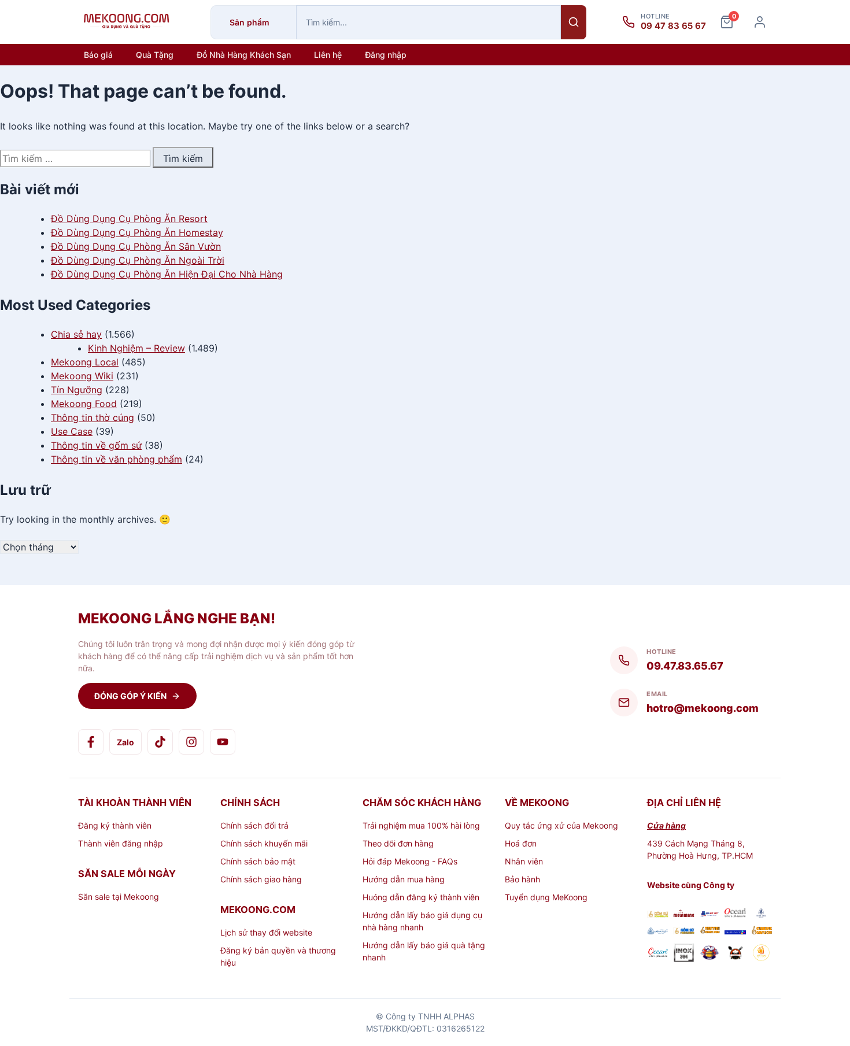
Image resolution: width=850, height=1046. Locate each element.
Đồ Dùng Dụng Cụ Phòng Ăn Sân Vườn (136, 246)
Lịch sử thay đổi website (266, 932)
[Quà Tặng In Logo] (761, 954)
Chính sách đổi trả (254, 825)
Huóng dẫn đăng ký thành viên (421, 897)
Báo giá (98, 55)
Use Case (72, 431)
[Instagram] (191, 742)
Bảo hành (522, 879)
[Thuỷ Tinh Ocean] (657, 954)
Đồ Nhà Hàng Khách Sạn (244, 55)
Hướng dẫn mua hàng (404, 879)
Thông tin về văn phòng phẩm (116, 459)
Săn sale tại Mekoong (118, 896)
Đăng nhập (385, 55)
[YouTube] (222, 742)
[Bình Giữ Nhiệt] (709, 914)
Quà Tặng (154, 55)
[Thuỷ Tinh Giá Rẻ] (709, 931)
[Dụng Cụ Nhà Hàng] (709, 954)
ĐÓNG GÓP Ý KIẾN (130, 696)
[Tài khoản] (760, 22)
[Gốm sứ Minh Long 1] (657, 931)
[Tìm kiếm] (573, 22)
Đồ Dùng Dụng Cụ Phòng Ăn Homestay (137, 232)
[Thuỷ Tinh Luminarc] (735, 931)
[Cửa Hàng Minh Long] (761, 914)
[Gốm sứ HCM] (683, 931)
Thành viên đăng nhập (120, 843)
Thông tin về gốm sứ (96, 445)
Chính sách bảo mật (257, 861)
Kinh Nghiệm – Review (136, 348)
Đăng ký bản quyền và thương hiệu (278, 956)
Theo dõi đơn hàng (398, 843)
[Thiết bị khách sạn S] (735, 954)
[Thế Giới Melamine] (683, 914)
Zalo (125, 742)
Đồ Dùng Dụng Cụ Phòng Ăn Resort (129, 218)
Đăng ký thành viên (114, 825)
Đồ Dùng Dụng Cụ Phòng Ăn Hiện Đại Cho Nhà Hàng (167, 274)
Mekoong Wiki (82, 376)
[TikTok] (160, 742)
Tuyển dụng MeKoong (546, 897)
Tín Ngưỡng (76, 390)
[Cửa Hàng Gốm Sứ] (761, 931)
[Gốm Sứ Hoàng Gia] (657, 914)
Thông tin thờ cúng (92, 417)
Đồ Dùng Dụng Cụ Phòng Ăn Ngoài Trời (137, 260)
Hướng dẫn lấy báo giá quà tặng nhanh (424, 951)
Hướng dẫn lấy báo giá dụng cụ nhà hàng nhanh (422, 921)
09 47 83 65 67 (673, 26)
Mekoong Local (85, 362)
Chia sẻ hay (76, 334)
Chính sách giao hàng (261, 879)
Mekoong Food (84, 403)
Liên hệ (328, 55)
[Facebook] (91, 742)
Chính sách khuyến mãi (264, 843)
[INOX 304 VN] (683, 954)
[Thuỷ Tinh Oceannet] (735, 914)
